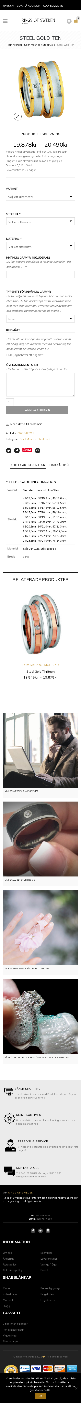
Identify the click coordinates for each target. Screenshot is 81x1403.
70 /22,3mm (59, 531)
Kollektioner (10, 1294)
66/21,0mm (44, 526)
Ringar (18, 44)
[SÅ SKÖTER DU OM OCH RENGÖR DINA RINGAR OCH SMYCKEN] (40, 1016)
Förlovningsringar (13, 1329)
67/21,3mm (59, 526)
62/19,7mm (30, 521)
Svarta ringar (11, 1341)
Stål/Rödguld (48, 548)
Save (28, 449)
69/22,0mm (44, 531)
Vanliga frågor (48, 1264)
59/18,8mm (30, 517)
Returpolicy (10, 1264)
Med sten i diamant (34, 490)
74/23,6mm (30, 540)
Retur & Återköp (59, 464)
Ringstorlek (47, 1294)
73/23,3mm (59, 536)
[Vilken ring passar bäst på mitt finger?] (40, 927)
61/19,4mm (59, 517)
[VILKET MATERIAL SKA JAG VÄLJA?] (40, 750)
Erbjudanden (47, 1300)
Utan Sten (53, 490)
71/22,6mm (30, 536)
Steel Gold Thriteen (41, 671)
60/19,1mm (44, 517)
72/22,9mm (44, 536)
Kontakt (45, 1270)
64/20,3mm (59, 521)
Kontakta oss (44, 1219)
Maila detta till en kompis (26, 424)
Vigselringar (10, 1335)
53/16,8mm (30, 507)
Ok (40, 1396)
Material (8, 1300)
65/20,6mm (30, 526)
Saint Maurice (32, 44)
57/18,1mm (44, 512)
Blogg (6, 1305)
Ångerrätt (8, 1258)
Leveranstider (48, 1258)
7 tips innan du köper (15, 1323)
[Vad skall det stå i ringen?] (40, 839)
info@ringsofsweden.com (31, 1176)
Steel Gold (48, 44)
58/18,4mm (59, 512)
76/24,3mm (59, 540)
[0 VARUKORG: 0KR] (76, 23)
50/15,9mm (30, 503)
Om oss (7, 1252)
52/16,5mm (59, 503)
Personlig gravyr (50, 1288)
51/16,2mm (44, 503)
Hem (9, 44)
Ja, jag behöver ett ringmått (26, 355)
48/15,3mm (44, 498)
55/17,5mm (59, 507)
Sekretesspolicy (12, 1270)
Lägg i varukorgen (37, 410)
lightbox (18, 116)
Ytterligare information (28, 464)
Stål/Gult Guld (31, 548)
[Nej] (76, 1388)
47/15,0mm (30, 498)
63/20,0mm (44, 521)
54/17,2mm (44, 507)
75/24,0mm (44, 540)
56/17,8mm (30, 512)
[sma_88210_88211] (40, 89)
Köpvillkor (46, 1252)
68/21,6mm (30, 531)
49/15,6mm (59, 498)
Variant (12, 188)
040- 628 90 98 (43, 1215)
